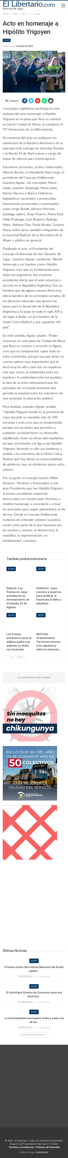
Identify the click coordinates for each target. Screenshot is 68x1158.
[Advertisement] (34, 905)
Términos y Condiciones (21, 1147)
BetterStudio (42, 1152)
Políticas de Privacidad (48, 1147)
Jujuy (6, 40)
